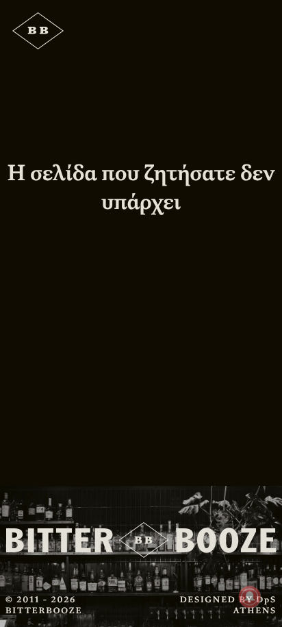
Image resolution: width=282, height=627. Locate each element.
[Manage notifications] (250, 597)
